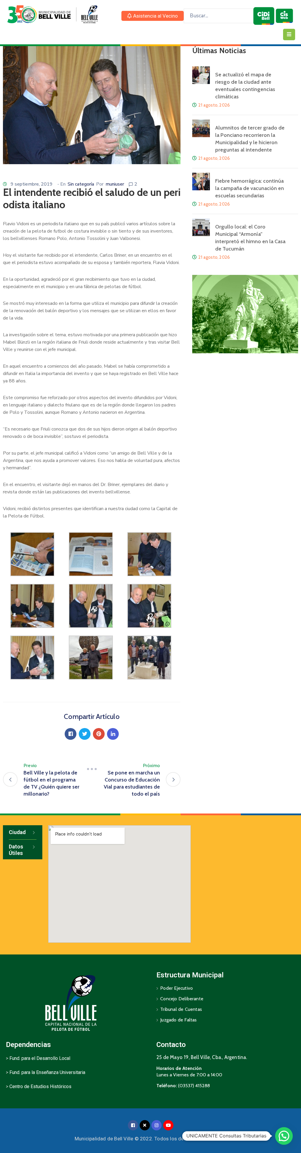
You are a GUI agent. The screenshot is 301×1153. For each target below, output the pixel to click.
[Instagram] (156, 1125)
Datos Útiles (16, 849)
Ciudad (17, 832)
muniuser (115, 184)
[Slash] (91, 769)
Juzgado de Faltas (178, 1020)
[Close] (145, 1125)
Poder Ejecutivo (176, 988)
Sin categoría (81, 184)
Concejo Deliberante (181, 998)
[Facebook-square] (133, 1125)
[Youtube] (168, 1125)
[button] (152, 16)
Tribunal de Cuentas (181, 1009)
